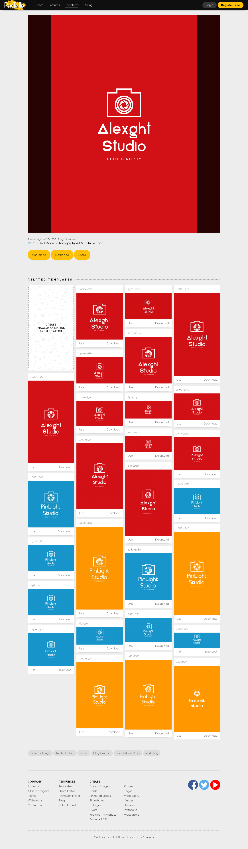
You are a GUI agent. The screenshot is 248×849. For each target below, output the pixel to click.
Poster (84, 753)
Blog (62, 800)
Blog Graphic (101, 753)
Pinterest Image (40, 753)
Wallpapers (131, 814)
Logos (128, 791)
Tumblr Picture (65, 753)
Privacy (149, 837)
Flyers (93, 810)
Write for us (35, 800)
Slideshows (97, 800)
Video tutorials (68, 805)
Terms (138, 837)
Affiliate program (38, 791)
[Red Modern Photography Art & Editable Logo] (99, 316)
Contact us (35, 805)
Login (209, 5)
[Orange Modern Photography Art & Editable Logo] (99, 568)
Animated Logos (100, 795)
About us (33, 786)
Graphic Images (100, 786)
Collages (95, 805)
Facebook (193, 785)
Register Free (230, 5)
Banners (129, 805)
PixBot (32, 243)
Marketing (151, 753)
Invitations (130, 810)
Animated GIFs (99, 819)
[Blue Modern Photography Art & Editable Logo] (51, 504)
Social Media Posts (128, 753)
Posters (128, 786)
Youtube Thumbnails (103, 814)
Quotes (128, 800)
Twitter (204, 785)
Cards (93, 791)
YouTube (215, 785)
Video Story (131, 795)
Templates (65, 786)
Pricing (32, 795)
